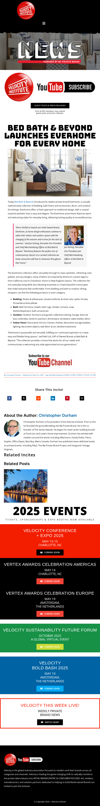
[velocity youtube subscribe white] (23, 754)
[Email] (82, 398)
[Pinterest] (67, 398)
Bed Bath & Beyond (23, 201)
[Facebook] (9, 398)
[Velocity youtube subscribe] (50, 73)
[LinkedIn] (53, 398)
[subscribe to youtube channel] (50, 353)
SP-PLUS (87, 375)
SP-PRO (93, 375)
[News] (50, 41)
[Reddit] (38, 398)
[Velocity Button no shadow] (26, 2)
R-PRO (73, 375)
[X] (24, 398)
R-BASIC (67, 375)
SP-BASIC (79, 375)
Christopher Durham (13, 375)
